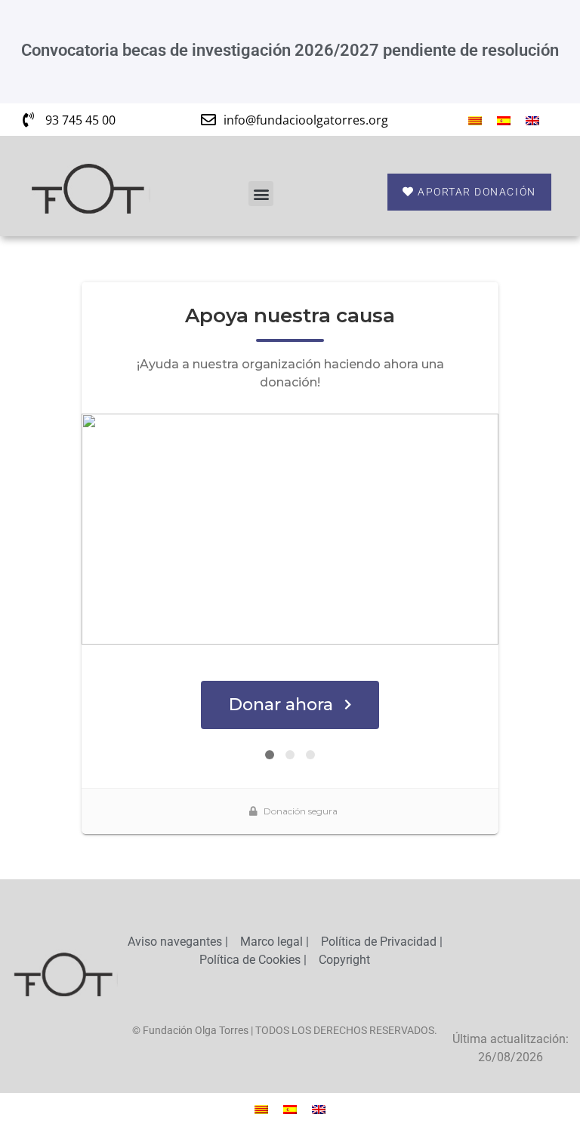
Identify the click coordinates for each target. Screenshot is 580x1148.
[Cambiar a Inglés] (532, 119)
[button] (260, 193)
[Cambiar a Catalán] (475, 119)
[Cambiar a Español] (503, 119)
